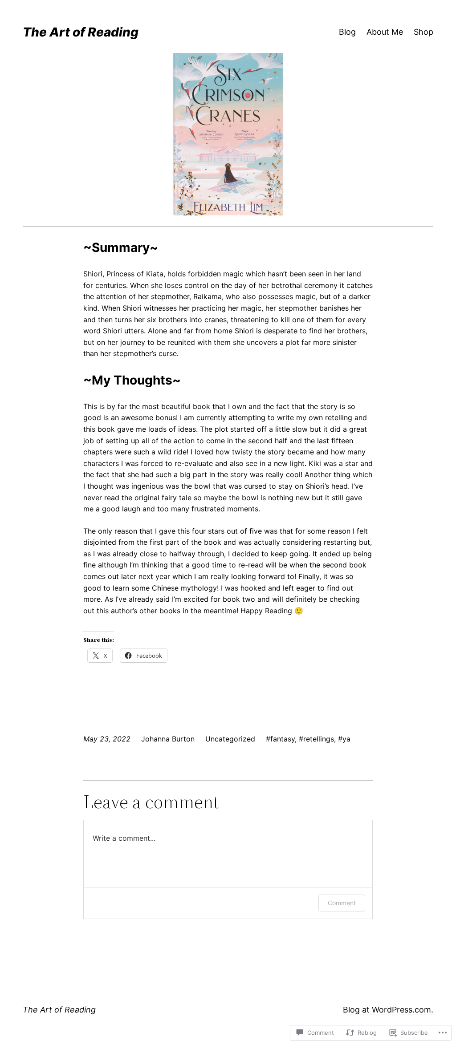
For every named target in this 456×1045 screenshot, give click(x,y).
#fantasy (280, 738)
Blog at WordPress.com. (388, 1009)
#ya (344, 738)
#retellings (316, 738)
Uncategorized (230, 738)
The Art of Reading (80, 32)
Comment (342, 903)
